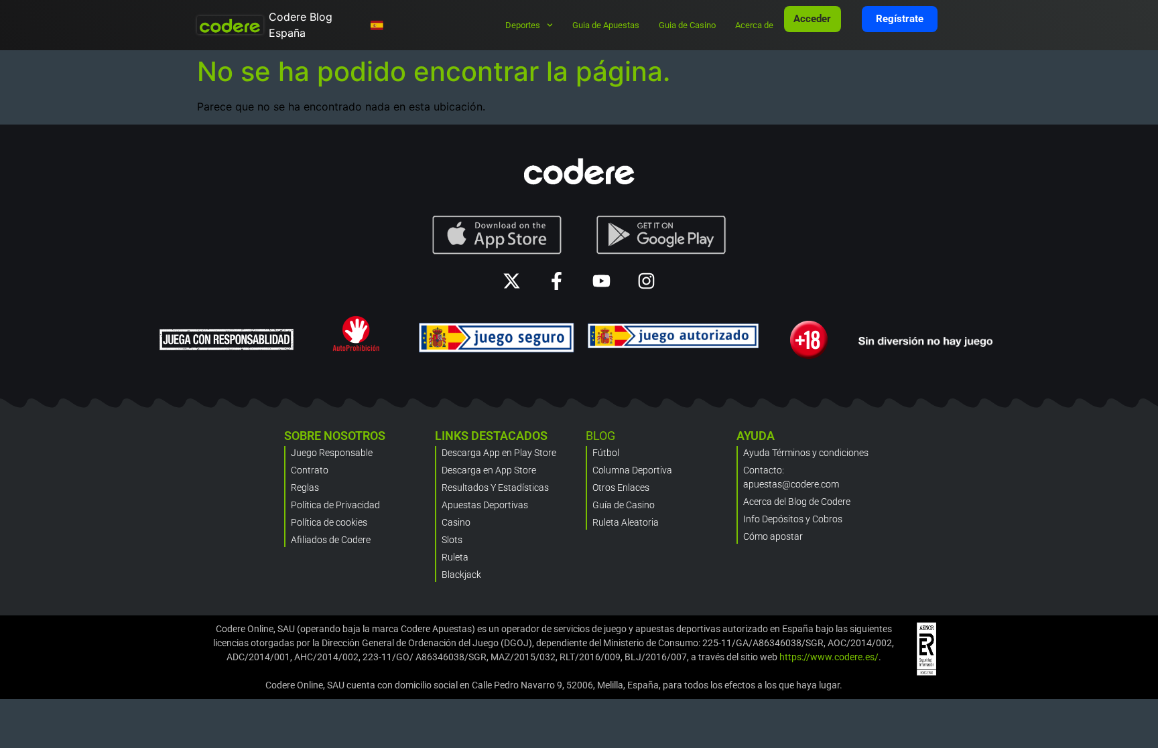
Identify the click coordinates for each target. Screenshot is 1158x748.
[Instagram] (646, 281)
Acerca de (754, 25)
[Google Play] (661, 235)
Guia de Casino (687, 25)
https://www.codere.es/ (829, 657)
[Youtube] (601, 281)
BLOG (600, 436)
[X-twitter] (512, 281)
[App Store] (497, 235)
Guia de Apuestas (605, 25)
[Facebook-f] (557, 281)
